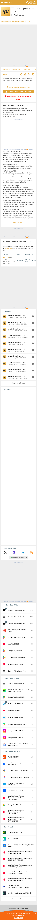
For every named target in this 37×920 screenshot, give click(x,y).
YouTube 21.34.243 (14, 711)
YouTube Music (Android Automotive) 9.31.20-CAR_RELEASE (16, 819)
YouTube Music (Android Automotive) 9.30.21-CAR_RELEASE (20, 879)
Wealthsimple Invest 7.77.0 (16, 376)
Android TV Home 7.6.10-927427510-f (16, 784)
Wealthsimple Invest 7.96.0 (16, 329)
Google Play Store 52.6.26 (16, 651)
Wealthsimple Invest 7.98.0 (16, 315)
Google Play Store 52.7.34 (16, 637)
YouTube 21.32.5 (13, 644)
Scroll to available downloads (20, 91)
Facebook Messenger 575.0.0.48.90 (15, 764)
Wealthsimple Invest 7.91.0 (16, 342)
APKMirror (8, 2)
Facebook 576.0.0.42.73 (15, 791)
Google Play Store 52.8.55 (16, 657)
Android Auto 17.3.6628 (15, 704)
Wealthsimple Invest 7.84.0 (16, 356)
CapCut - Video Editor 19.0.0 (17, 624)
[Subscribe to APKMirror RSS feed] (31, 553)
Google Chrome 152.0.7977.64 (18, 770)
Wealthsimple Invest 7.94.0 (16, 336)
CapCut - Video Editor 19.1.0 (17, 617)
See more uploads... (18, 383)
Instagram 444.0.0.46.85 (15, 731)
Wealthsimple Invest (18, 21)
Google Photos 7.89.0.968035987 (18, 777)
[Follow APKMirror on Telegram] (23, 553)
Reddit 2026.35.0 (13, 757)
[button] (21, 74)
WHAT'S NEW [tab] (6, 69)
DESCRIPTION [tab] (16, 69)
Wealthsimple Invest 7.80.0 (16, 369)
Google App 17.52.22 (14, 805)
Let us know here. (22, 909)
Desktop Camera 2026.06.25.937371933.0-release (18, 886)
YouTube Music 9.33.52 (15, 664)
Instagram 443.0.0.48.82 (15, 738)
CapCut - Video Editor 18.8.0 (17, 610)
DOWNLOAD (26, 69)
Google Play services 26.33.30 (17, 724)
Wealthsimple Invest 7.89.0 (16, 349)
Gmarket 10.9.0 (13, 839)
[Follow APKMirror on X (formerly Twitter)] (5, 553)
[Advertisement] (18, 46)
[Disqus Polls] (18, 416)
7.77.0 (7, 257)
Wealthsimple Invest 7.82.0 (16, 363)
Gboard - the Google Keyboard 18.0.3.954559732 (18, 744)
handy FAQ (8, 248)
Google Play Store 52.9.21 (16, 697)
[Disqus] (18, 467)
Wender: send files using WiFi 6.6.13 (19, 893)
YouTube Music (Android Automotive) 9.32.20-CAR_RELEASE (16, 798)
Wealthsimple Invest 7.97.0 (16, 322)
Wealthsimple (19, 15)
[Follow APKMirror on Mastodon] (14, 553)
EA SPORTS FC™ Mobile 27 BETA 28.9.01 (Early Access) (18, 690)
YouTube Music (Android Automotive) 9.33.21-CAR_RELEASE (16, 812)
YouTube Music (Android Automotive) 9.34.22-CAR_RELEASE (20, 852)
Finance (5, 74)
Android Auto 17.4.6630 (15, 717)
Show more (17, 223)
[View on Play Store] (25, 74)
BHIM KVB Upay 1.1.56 (15, 832)
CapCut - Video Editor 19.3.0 (17, 671)
